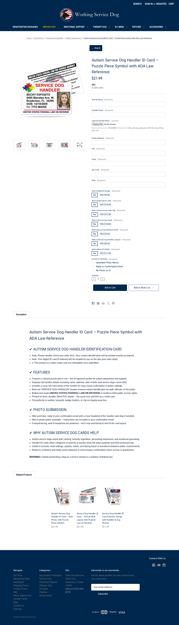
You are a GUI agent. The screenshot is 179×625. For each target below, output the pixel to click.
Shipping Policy (21, 585)
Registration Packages (25, 27)
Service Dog (49, 27)
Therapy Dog (100, 27)
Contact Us (18, 605)
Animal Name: (102, 100)
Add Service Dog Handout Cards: (110, 230)
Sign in (149, 4)
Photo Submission (22, 595)
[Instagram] (164, 565)
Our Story (18, 575)
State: (99, 159)
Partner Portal (20, 599)
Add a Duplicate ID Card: (106, 201)
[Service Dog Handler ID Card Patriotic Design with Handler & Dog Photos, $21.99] (113, 496)
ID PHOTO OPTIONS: (104, 259)
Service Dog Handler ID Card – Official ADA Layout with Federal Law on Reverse (87, 518)
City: (98, 149)
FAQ (15, 592)
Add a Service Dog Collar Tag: (108, 210)
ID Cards (119, 27)
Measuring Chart (21, 578)
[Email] (98, 303)
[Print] (103, 303)
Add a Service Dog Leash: (107, 220)
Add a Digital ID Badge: (106, 191)
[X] (108, 303)
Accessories (156, 27)
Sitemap (17, 609)
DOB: (99, 180)
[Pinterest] (113, 303)
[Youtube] (158, 565)
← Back (95, 48)
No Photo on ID (103, 270)
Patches (137, 27)
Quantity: (95, 275)
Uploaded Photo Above (107, 262)
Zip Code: (100, 170)
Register (161, 4)
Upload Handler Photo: (105, 121)
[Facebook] (93, 303)
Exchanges (18, 582)
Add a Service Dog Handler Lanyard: (111, 240)
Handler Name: (102, 110)
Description (21, 314)
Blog (15, 602)
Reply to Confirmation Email (109, 266)
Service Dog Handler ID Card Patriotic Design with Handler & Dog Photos (113, 518)
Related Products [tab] (24, 475)
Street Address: (103, 138)
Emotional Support (74, 27)
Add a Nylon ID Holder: (106, 249)
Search (137, 4)
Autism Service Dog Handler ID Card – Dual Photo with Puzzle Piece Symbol (62, 518)
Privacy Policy (20, 588)
